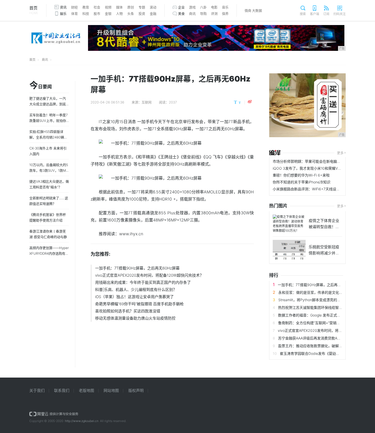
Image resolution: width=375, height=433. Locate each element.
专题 (142, 7)
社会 (97, 7)
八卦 (203, 7)
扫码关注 (339, 14)
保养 (225, 13)
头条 (130, 13)
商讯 (192, 13)
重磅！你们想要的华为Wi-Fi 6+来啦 (301, 175)
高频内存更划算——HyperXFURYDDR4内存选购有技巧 (49, 253)
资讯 (63, 7)
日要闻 (40, 85)
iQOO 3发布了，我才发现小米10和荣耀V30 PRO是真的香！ (321, 168)
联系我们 (61, 390)
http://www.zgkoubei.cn (81, 421)
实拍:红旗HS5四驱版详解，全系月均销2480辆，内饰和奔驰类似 (48, 137)
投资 (142, 13)
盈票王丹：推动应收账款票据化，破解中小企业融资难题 (322, 346)
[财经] (274, 153)
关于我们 (37, 390)
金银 (108, 13)
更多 (340, 153)
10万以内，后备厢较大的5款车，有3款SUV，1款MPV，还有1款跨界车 (48, 170)
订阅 (326, 14)
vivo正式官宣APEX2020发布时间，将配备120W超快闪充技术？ (149, 275)
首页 (33, 10)
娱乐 (63, 13)
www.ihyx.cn (131, 233)
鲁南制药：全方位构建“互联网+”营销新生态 (312, 323)
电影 (214, 7)
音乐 (225, 7)
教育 (85, 7)
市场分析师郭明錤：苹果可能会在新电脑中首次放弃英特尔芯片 (323, 161)
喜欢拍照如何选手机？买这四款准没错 (127, 311)
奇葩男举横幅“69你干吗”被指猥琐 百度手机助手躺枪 (139, 303)
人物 (119, 13)
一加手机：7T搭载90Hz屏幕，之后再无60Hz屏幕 (137, 268)
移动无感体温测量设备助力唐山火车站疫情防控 (135, 318)
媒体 (119, 7)
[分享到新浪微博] (250, 101)
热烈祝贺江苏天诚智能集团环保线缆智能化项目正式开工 (322, 307)
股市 (97, 13)
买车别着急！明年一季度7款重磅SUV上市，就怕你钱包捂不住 (48, 120)
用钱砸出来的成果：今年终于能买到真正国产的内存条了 (143, 282)
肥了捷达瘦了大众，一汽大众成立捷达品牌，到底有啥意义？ (47, 104)
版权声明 (136, 390)
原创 (130, 7)
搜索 (303, 14)
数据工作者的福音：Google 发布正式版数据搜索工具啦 (322, 315)
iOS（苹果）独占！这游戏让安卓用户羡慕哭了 (134, 296)
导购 (203, 13)
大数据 (257, 10)
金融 (153, 13)
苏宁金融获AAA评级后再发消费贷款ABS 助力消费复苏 (321, 338)
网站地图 (111, 390)
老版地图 (86, 390)
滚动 (153, 7)
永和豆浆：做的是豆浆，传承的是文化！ (310, 292)
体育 (74, 13)
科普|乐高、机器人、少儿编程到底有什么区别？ (136, 289)
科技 (85, 13)
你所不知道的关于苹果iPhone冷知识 (301, 182)
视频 (108, 7)
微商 (248, 10)
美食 (181, 13)
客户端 (314, 14)
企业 (181, 7)
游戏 (192, 7)
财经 (74, 7)
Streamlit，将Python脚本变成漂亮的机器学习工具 (318, 300)
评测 (214, 13)
